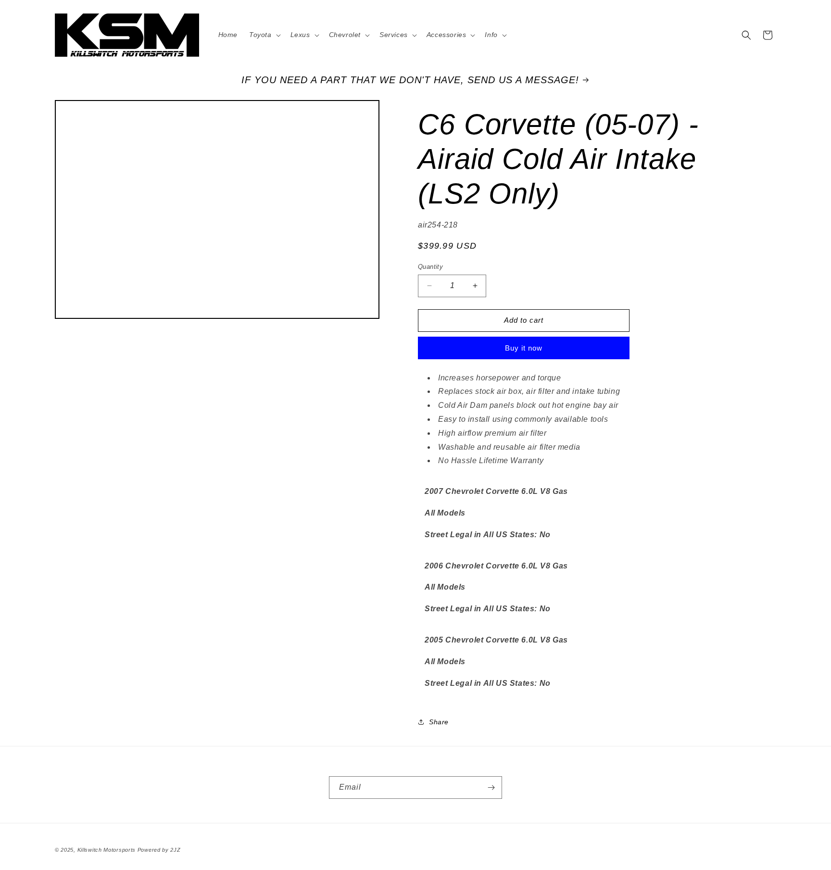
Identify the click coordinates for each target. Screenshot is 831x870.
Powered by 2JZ (159, 850)
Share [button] (439, 722)
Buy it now (523, 348)
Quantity (430, 266)
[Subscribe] (491, 787)
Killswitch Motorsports (107, 850)
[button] (264, 35)
